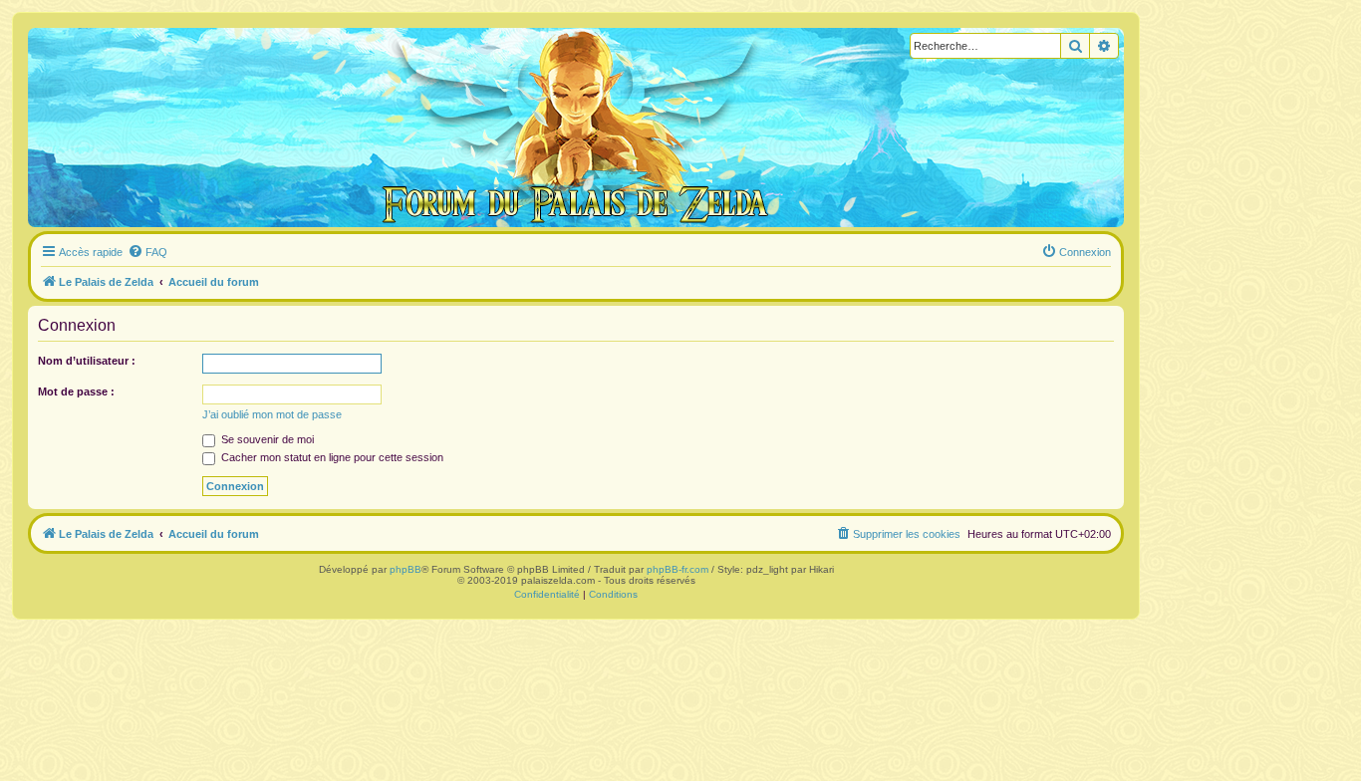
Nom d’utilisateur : (87, 361)
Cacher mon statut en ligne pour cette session (330, 457)
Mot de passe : (76, 391)
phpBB (405, 569)
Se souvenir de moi (266, 439)
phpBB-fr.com (677, 569)
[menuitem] (147, 252)
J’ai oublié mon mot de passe (272, 414)
